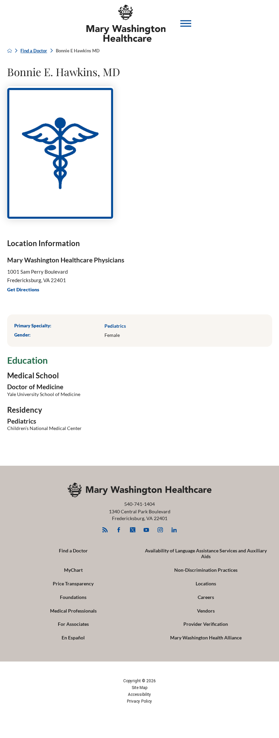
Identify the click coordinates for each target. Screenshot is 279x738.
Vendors (206, 611)
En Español (73, 637)
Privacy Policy (139, 701)
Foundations (73, 597)
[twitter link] (132, 530)
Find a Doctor (33, 51)
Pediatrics (115, 326)
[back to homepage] (9, 50)
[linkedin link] (174, 530)
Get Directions (23, 289)
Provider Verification (205, 624)
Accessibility (139, 694)
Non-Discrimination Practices (205, 570)
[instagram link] (160, 530)
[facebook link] (119, 530)
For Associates (73, 624)
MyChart (73, 570)
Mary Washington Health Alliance (206, 637)
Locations (206, 583)
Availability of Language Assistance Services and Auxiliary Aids (206, 553)
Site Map (139, 687)
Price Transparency (73, 583)
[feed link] (105, 530)
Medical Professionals (73, 611)
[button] (185, 23)
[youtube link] (146, 530)
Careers (206, 597)
